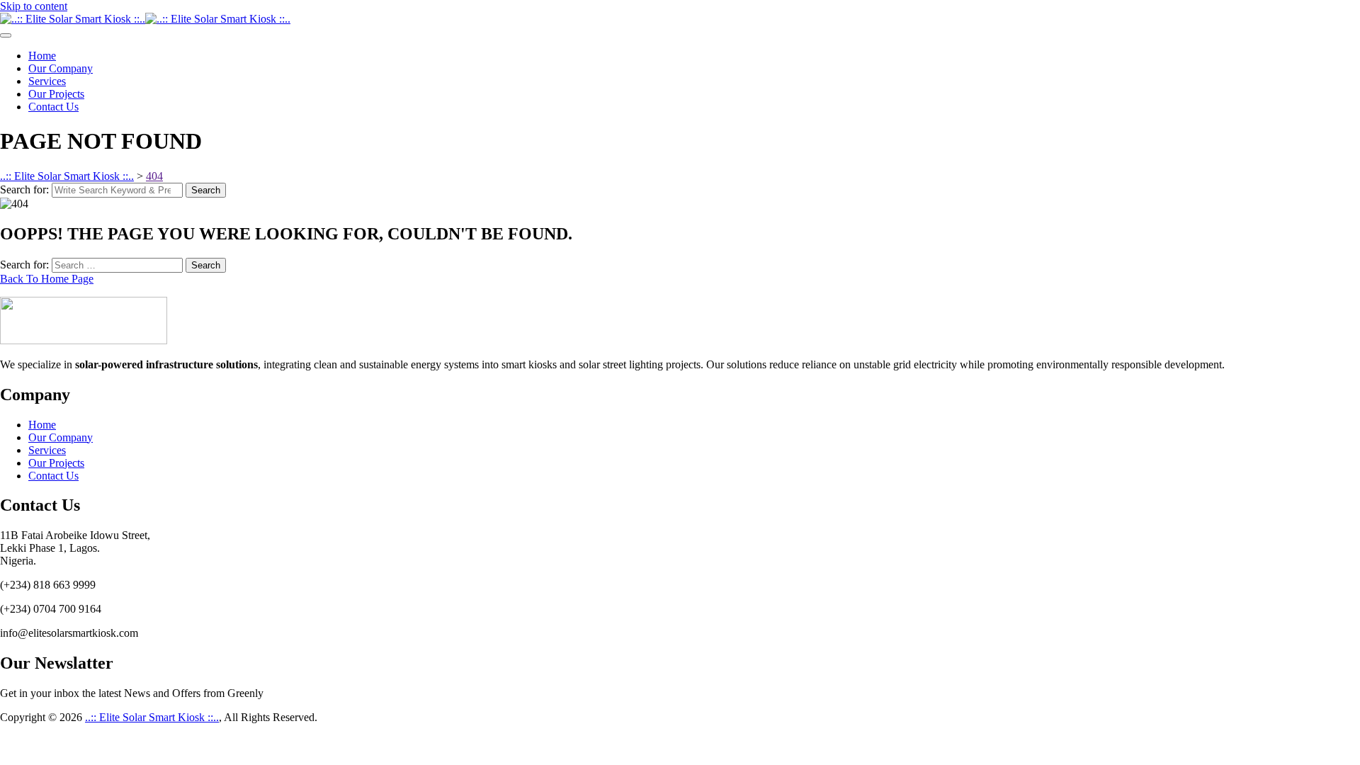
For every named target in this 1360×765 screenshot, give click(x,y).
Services (47, 81)
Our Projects (56, 94)
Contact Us (53, 107)
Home (42, 56)
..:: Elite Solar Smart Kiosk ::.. (152, 717)
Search (205, 190)
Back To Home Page (47, 279)
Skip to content (33, 6)
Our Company (60, 68)
